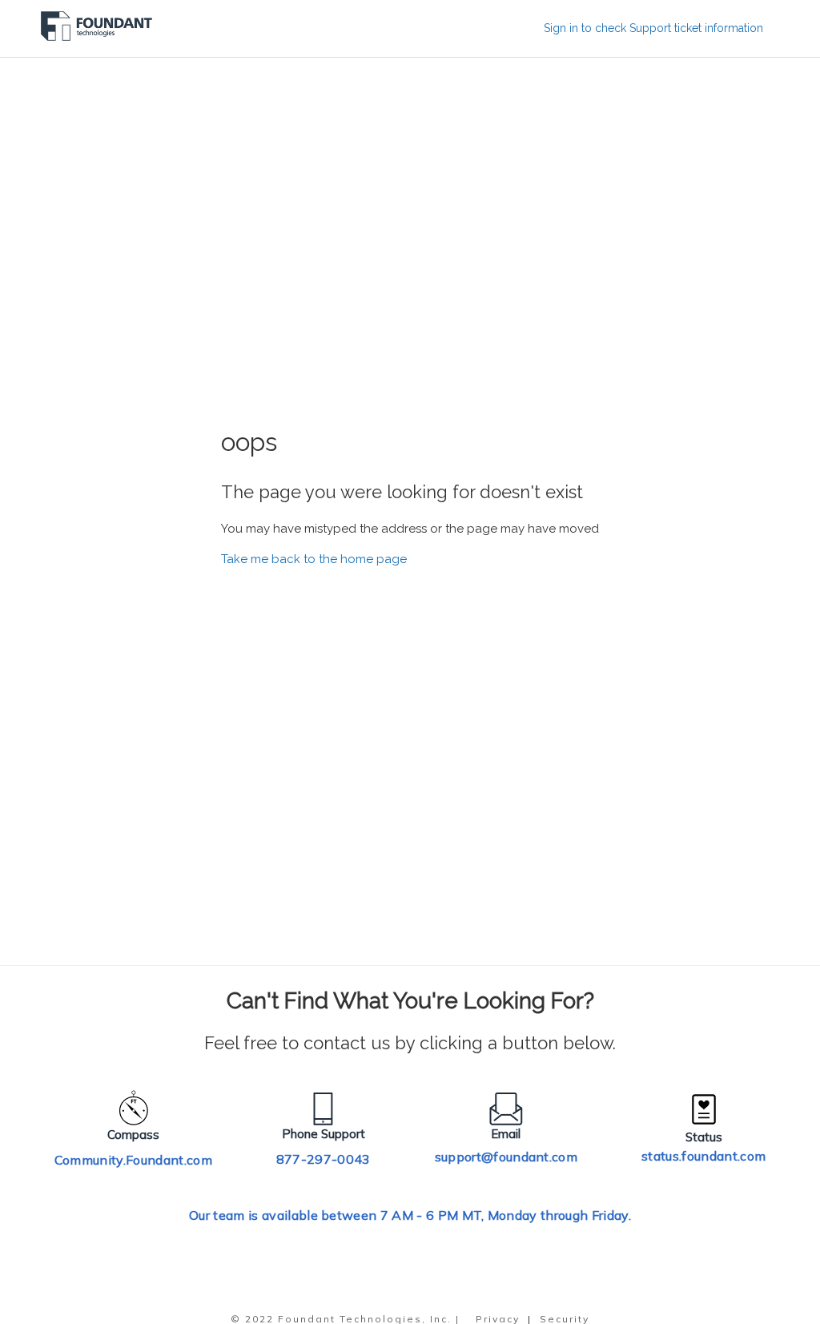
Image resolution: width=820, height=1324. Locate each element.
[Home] (96, 37)
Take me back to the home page (314, 559)
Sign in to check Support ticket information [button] (653, 28)
